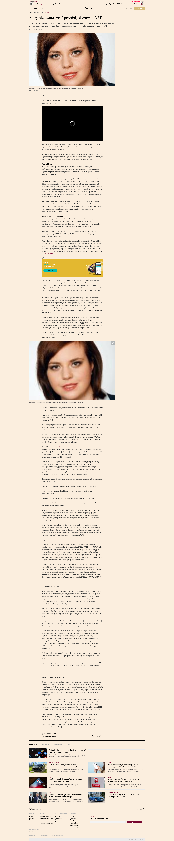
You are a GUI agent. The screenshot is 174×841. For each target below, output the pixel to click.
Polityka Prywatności (45, 816)
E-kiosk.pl (72, 816)
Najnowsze (58, 744)
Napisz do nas (33, 820)
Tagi (68, 744)
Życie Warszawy (74, 827)
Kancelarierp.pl (74, 823)
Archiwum (58, 822)
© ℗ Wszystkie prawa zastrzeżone (52, 735)
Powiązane (33, 744)
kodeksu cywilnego (56, 447)
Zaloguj (139, 8)
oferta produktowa (57, 835)
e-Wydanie (129, 8)
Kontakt (31, 818)
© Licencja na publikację (49, 733)
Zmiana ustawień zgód (46, 818)
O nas (31, 816)
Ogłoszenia (58, 818)
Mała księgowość (75, 822)
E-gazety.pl (73, 818)
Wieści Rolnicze (74, 825)
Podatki (47, 12)
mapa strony (32, 835)
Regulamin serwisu (45, 820)
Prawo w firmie (40, 12)
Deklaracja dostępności (46, 823)
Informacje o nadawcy (46, 822)
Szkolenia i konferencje (36, 832)
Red (43, 95)
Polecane (45, 744)
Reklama (57, 816)
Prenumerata (59, 820)
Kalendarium (44, 835)
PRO (91, 8)
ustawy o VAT (48, 253)
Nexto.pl (72, 820)
